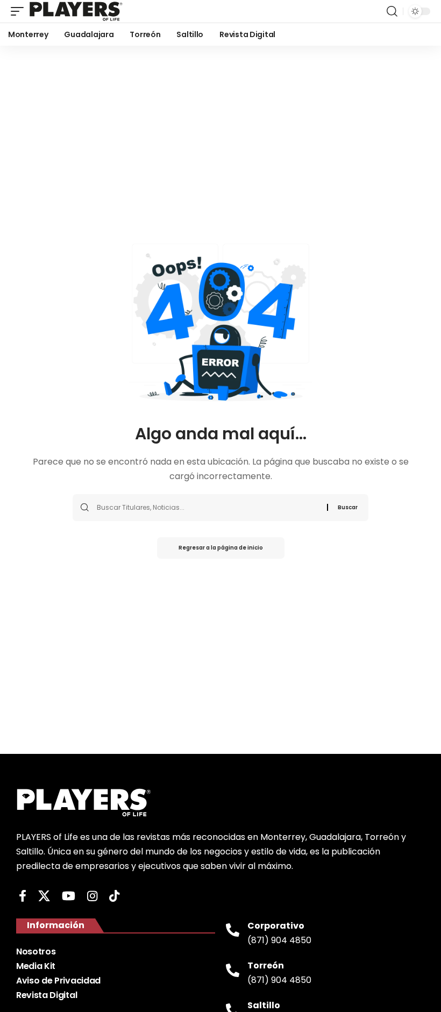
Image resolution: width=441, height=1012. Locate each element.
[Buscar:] (208, 507)
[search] (392, 11)
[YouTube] (68, 896)
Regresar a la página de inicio (221, 548)
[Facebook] (22, 896)
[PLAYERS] (76, 11)
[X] (44, 896)
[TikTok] (114, 896)
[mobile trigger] (20, 11)
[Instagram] (92, 896)
